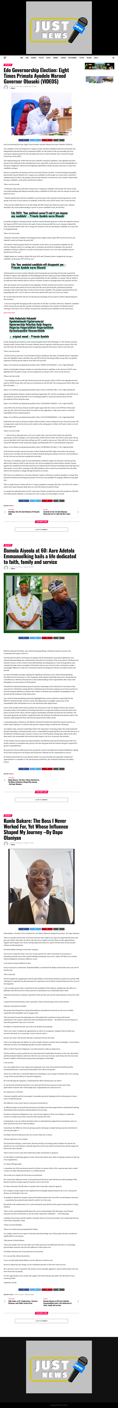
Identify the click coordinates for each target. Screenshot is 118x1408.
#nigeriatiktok (28, 327)
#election (31, 324)
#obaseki (31, 318)
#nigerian (14, 327)
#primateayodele (18, 330)
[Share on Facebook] (23, 140)
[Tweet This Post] (35, 140)
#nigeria (46, 324)
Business (33, 58)
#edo (11, 318)
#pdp (39, 324)
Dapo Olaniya (19, 1294)
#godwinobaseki (18, 321)
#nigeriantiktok (45, 327)
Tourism (63, 58)
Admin (13, 88)
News (27, 58)
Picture (81, 58)
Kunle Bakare (29, 1294)
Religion (89, 58)
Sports (48, 58)
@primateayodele (9, 313)
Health (96, 58)
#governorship (17, 324)
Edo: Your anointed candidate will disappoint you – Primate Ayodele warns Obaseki (38, 266)
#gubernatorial (35, 321)
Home (21, 58)
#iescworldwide (36, 330)
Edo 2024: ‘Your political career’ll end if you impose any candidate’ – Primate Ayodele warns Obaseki (39, 214)
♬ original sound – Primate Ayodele (29, 336)
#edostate (20, 318)
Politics (41, 58)
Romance (55, 58)
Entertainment (72, 58)
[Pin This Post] (47, 140)
